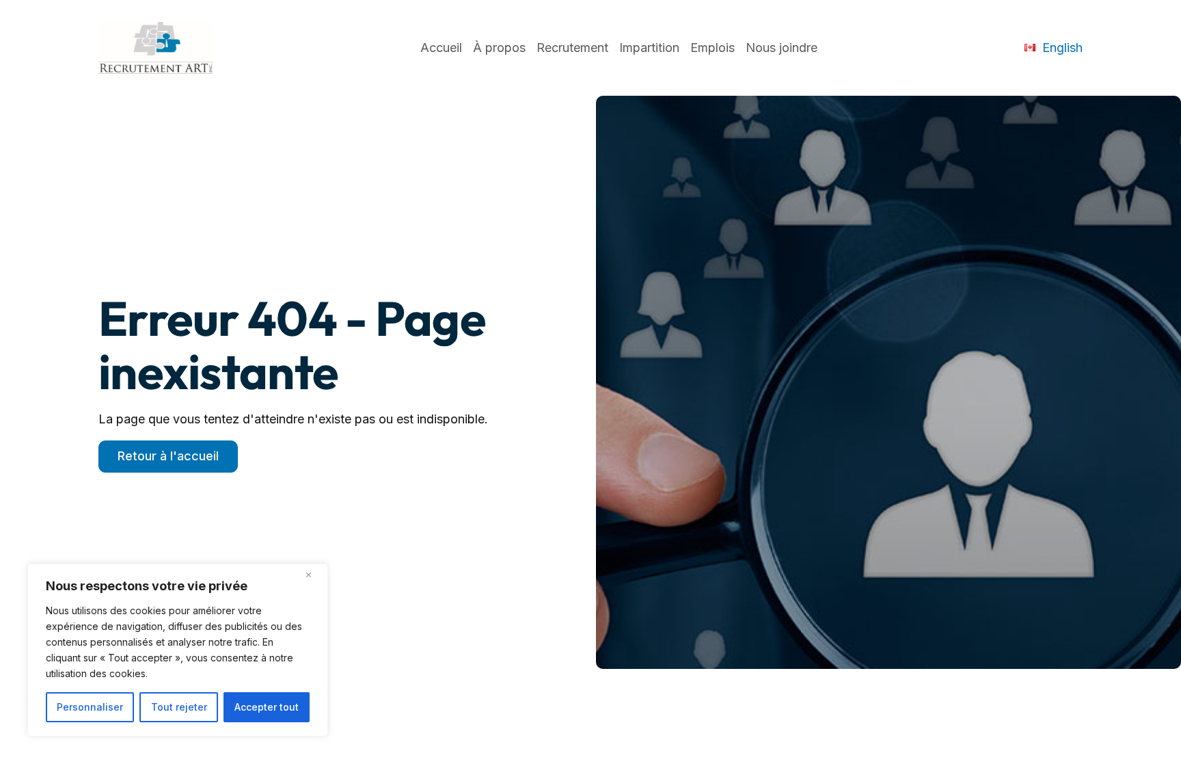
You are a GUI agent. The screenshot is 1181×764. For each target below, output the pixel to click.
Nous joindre (781, 47)
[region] (177, 650)
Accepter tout (266, 707)
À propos (499, 47)
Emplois (712, 47)
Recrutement (572, 47)
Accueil (441, 47)
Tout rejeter (179, 707)
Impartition (649, 47)
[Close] (314, 575)
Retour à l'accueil (168, 456)
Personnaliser (90, 707)
